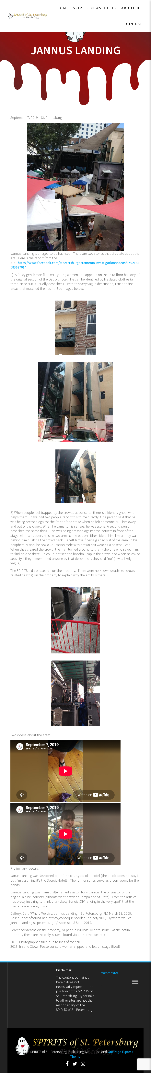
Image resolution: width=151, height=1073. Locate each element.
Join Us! (133, 24)
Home (63, 8)
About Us (131, 8)
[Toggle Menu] (135, 982)
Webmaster (109, 973)
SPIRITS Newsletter (95, 8)
